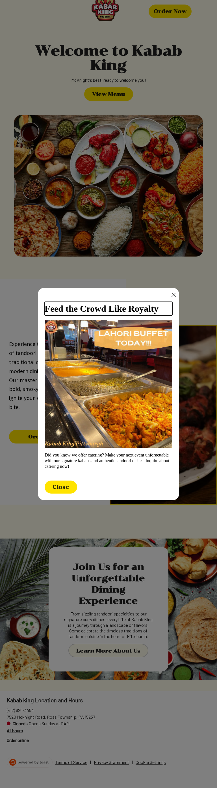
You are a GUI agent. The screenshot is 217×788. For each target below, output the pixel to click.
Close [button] (61, 487)
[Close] (173, 294)
